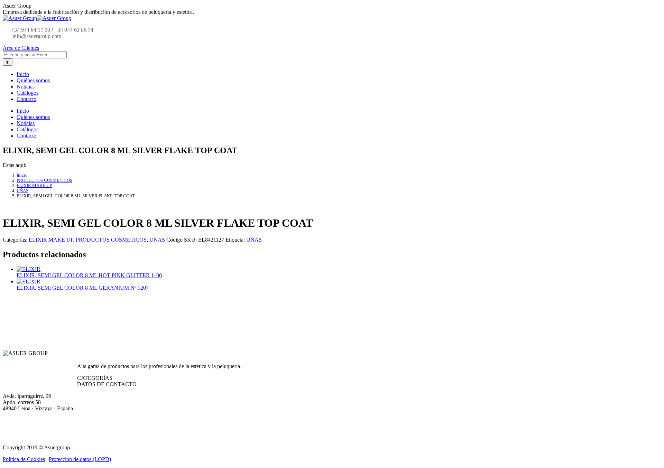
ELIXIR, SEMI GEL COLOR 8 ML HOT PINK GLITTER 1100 (89, 275)
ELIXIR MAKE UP (51, 240)
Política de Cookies (24, 459)
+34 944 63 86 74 (73, 30)
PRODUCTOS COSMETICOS (111, 240)
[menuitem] (23, 74)
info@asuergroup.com (36, 36)
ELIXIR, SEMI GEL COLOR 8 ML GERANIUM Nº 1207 (83, 288)
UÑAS (157, 240)
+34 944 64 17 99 (30, 30)
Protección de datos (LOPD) (80, 459)
